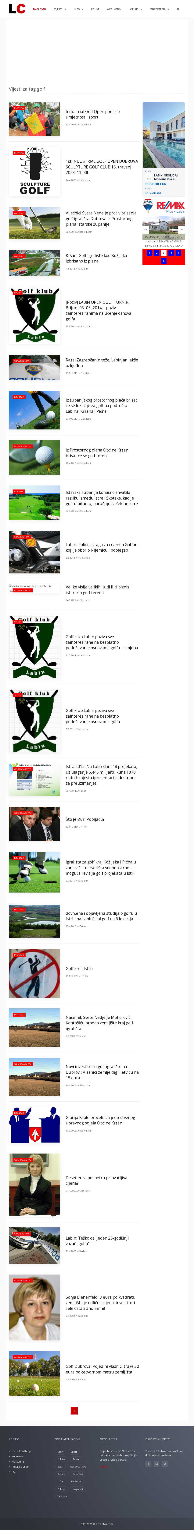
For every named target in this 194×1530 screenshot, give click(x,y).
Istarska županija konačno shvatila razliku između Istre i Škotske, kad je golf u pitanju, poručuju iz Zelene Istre (102, 498)
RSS (14, 1472)
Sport (17, 292)
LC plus (134, 9)
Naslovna (40, 9)
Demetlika (78, 1474)
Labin (60, 1451)
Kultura (19, 108)
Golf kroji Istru (79, 968)
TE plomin (62, 1496)
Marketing (18, 1461)
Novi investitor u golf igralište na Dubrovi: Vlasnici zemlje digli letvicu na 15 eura (102, 1072)
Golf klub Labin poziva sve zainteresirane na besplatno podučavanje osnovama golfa (93, 716)
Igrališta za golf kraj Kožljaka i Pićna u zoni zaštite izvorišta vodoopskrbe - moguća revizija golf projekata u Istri (101, 867)
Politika (18, 491)
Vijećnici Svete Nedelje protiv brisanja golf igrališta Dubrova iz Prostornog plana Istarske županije (101, 218)
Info (77, 9)
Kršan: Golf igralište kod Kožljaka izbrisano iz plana (96, 258)
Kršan (60, 1481)
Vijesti (58, 9)
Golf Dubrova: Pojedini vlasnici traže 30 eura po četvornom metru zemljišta (102, 1369)
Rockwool (76, 1481)
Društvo (19, 213)
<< (145, 229)
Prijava (104, 1466)
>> (181, 229)
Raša (60, 1466)
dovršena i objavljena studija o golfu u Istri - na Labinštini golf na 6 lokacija (101, 916)
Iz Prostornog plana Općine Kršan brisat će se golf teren (97, 452)
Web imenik (114, 9)
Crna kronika (21, 360)
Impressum (18, 1456)
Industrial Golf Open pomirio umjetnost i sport (93, 114)
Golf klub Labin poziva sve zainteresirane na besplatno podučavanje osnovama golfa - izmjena (102, 642)
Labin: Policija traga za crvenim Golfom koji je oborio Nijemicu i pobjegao (102, 547)
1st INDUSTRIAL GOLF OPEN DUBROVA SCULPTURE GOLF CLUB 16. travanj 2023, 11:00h (102, 167)
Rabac (76, 1459)
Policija (61, 1489)
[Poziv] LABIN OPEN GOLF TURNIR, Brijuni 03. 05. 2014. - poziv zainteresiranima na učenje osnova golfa (98, 311)
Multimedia (158, 9)
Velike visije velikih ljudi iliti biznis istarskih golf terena (97, 589)
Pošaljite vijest (20, 1466)
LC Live (95, 9)
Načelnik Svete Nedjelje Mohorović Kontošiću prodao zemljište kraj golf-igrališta (100, 1023)
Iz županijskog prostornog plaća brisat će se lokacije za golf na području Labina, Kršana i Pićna (101, 405)
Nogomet (78, 1489)
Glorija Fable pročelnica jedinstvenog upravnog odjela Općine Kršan (100, 1120)
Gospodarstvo (22, 446)
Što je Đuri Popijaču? (85, 819)
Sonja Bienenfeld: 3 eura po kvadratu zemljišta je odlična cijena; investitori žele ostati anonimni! (100, 1302)
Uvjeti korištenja (21, 1451)
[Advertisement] (97, 51)
